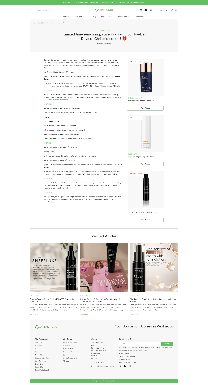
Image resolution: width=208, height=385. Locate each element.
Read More (34, 314)
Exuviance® (67, 352)
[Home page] (104, 11)
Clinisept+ (66, 361)
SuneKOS (66, 346)
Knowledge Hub (41, 349)
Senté (65, 355)
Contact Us (39, 367)
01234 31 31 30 (98, 362)
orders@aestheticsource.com (103, 366)
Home (34, 23)
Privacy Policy (124, 354)
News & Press (41, 23)
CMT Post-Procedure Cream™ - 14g (142, 213)
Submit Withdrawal (42, 370)
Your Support (105, 17)
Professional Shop (123, 17)
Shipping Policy (124, 360)
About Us (65, 17)
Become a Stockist (42, 358)
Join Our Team (40, 361)
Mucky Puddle (110, 381)
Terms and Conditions (127, 357)
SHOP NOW (48, 90)
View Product (145, 108)
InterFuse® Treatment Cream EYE (141, 101)
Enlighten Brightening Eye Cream (141, 157)
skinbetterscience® (70, 358)
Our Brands (80, 17)
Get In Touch (139, 17)
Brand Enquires (40, 364)
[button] (161, 10)
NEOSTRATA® (68, 349)
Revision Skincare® (70, 343)
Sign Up (166, 343)
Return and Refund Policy (128, 363)
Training (93, 17)
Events (37, 352)
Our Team (38, 346)
